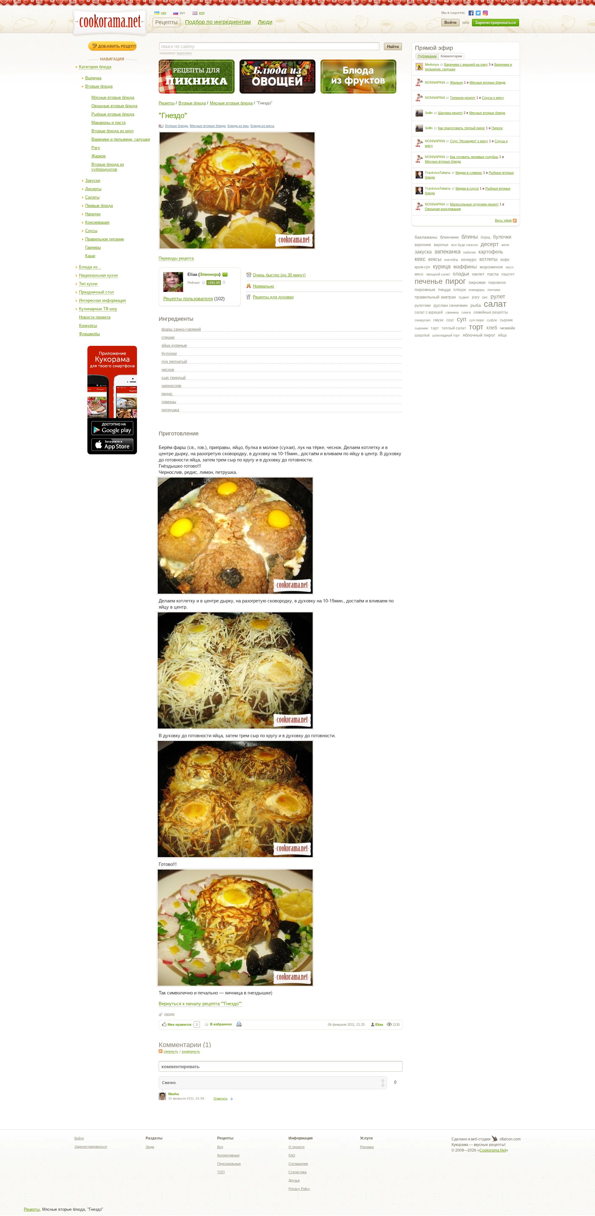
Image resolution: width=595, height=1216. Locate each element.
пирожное (497, 282)
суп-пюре (476, 320)
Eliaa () (204, 274)
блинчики (449, 237)
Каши (90, 255)
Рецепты (166, 22)
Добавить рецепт (117, 46)
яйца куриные (174, 345)
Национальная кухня (98, 275)
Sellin (429, 113)
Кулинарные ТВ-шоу (98, 308)
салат (495, 304)
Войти (450, 22)
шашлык (422, 335)
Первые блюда (99, 205)
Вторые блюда (98, 86)
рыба (475, 305)
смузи (438, 320)
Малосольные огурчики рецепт (474, 204)
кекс (420, 259)
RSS (515, 220)
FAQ (292, 1155)
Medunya (432, 64)
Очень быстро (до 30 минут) (279, 275)
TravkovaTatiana (437, 172)
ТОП (221, 1172)
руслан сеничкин (451, 305)
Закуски (92, 180)
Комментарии (451, 56)
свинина (452, 312)
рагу (475, 297)
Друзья (294, 1180)
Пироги (497, 128)
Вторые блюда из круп (112, 131)
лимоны (168, 401)
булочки (502, 237)
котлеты (488, 259)
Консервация (97, 222)
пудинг (464, 297)
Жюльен (456, 82)
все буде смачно (464, 245)
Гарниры (93, 247)
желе (505, 245)
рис (485, 297)
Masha (173, 1094)
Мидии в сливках (469, 172)
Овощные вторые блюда (114, 106)
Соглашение (298, 1163)
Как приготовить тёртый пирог (461, 128)
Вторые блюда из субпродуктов (107, 167)
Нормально (263, 286)
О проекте (297, 1147)
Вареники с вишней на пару (466, 64)
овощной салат (438, 274)
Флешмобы (89, 334)
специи (167, 337)
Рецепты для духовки (273, 297)
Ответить (220, 1098)
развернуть (191, 1051)
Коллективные (228, 1155)
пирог (455, 281)
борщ (485, 237)
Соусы (91, 230)
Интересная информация (102, 300)
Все (220, 1147)
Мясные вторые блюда (112, 97)
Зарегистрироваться (495, 22)
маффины (465, 266)
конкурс (469, 259)
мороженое (491, 266)
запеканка (447, 252)
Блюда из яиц (238, 126)
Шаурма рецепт (450, 113)
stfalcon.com (510, 1139)
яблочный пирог (479, 335)
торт (476, 327)
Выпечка (93, 78)
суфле (492, 320)
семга (466, 312)
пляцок (459, 290)
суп (461, 319)
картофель (490, 251)
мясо (419, 274)
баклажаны (426, 237)
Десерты (93, 189)
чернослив (171, 385)
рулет (498, 296)
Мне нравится (179, 1024)
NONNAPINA (435, 82)
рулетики (423, 305)
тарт (435, 328)
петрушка (170, 410)
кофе (504, 260)
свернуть (171, 1051)
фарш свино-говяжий (181, 329)
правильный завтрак (435, 296)
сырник (506, 320)
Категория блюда (95, 66)
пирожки (477, 282)
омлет (478, 273)
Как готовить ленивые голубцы (474, 157)
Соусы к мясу (493, 97)
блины (469, 237)
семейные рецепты (491, 312)
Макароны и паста (108, 122)
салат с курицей (429, 312)
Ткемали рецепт (462, 97)
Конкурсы (88, 325)
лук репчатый (174, 361)
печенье (429, 281)
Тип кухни (88, 283)
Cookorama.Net (492, 1150)
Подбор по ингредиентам (218, 22)
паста (493, 273)
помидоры (477, 290)
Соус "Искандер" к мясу (469, 141)
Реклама (367, 1147)
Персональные (229, 1163)
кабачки (469, 252)
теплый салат (454, 328)
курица (442, 266)
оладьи (461, 273)
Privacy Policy (299, 1189)
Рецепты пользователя (188, 298)
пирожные (425, 289)
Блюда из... (90, 267)
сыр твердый (173, 377)
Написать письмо (225, 274)
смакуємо (422, 320)
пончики (493, 290)
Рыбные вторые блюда (112, 114)
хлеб (491, 327)
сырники (421, 328)
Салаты (92, 197)
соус (450, 320)
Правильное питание (104, 239)
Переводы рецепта (176, 258)
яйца (502, 335)
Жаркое (98, 156)
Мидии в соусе (467, 188)
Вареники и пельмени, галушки (120, 139)
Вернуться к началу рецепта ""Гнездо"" (200, 1003)
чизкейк (507, 327)
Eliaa (379, 1024)
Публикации (427, 56)
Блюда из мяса (262, 126)
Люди (265, 22)
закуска (423, 251)
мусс (510, 267)
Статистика (297, 1172)
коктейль (451, 260)
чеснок (167, 369)
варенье (441, 245)
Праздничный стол (96, 292)
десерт (490, 244)
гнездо (169, 1014)
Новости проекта (94, 317)
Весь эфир (503, 220)
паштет (508, 274)
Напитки (92, 214)
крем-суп (422, 267)
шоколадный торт (446, 335)
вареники (423, 245)
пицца (444, 289)
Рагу (95, 147)
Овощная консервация (443, 209)
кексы (435, 259)
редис (167, 393)
